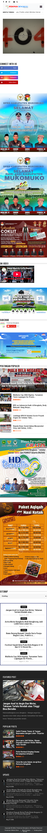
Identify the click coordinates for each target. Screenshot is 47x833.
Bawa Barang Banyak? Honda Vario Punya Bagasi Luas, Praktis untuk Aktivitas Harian (20, 801)
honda (23, 607)
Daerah (23, 12)
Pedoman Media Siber (12, 830)
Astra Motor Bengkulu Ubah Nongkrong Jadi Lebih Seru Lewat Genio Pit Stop (24, 790)
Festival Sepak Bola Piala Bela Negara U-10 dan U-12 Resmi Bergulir (24, 813)
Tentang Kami (38, 830)
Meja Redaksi (26, 830)
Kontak (25, 831)
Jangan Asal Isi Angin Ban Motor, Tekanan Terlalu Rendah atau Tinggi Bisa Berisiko (21, 706)
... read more (38, 784)
